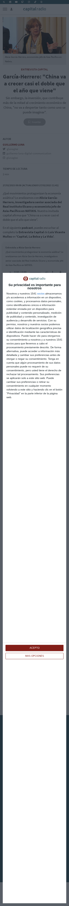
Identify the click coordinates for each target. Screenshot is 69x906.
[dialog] (34, 588)
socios (41, 293)
